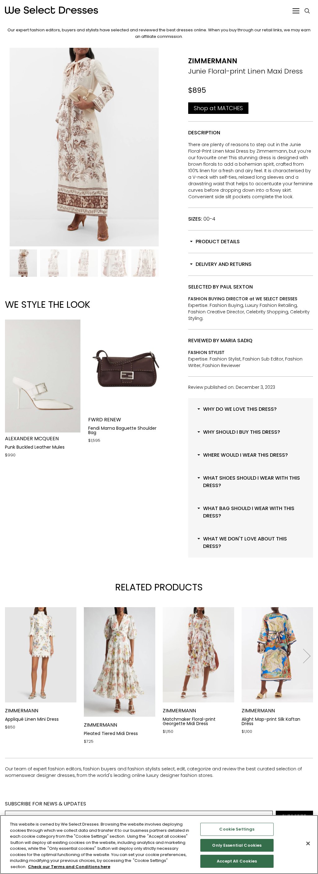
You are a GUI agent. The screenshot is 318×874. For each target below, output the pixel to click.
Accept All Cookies (237, 861)
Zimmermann (212, 61)
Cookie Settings (236, 829)
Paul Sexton (236, 286)
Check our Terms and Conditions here (69, 867)
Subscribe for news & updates (45, 803)
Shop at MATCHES (218, 108)
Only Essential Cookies (236, 845)
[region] (159, 844)
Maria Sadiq (236, 340)
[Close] (308, 843)
